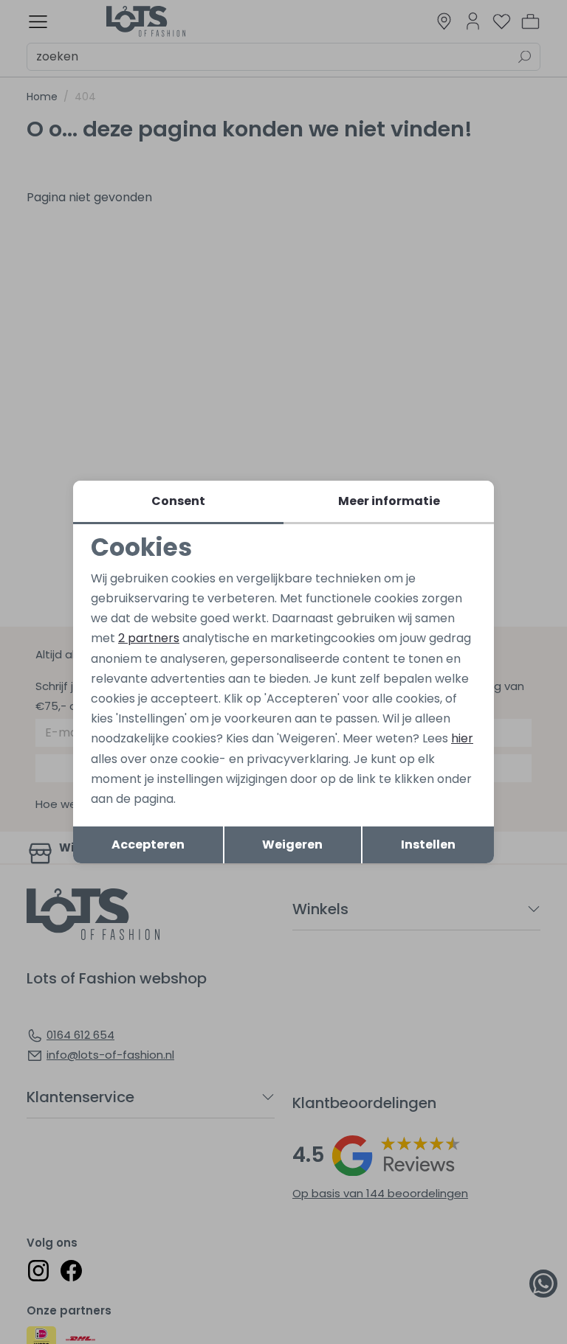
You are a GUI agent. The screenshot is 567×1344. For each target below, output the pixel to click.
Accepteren (148, 844)
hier (462, 738)
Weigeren (292, 844)
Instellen (428, 844)
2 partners (148, 638)
